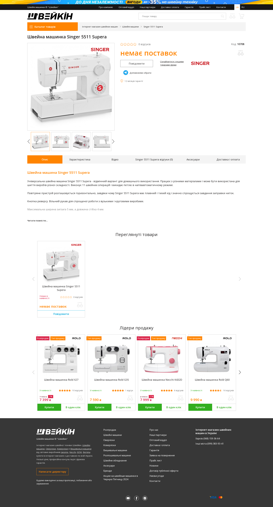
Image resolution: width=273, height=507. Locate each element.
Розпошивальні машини (117, 455)
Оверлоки (51, 448)
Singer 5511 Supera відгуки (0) (154, 159)
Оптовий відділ (126, 7)
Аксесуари (193, 159)
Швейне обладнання (115, 460)
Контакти (221, 7)
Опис (45, 159)
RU (242, 7)
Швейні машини (112, 435)
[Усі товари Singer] (100, 53)
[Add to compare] (241, 53)
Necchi (72, 452)
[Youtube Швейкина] (128, 498)
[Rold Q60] (212, 376)
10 (77, 390)
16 (228, 390)
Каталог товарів (44, 26)
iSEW (79, 452)
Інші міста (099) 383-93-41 (210, 443)
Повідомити (137, 63)
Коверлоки (62, 448)
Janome (64, 452)
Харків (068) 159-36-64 (208, 438)
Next (113, 141)
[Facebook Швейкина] (136, 498)
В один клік (73, 407)
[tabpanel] (71, 86)
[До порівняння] (80, 305)
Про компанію (106, 7)
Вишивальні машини (80, 448)
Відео (114, 159)
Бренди (107, 470)
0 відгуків (144, 44)
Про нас (153, 429)
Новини (153, 465)
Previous (29, 141)
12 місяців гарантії (134, 81)
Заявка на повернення (162, 455)
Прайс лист (205, 7)
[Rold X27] (61, 376)
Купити (49, 407)
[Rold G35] (111, 376)
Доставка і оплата (170, 7)
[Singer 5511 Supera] (61, 282)
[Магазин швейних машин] (50, 18)
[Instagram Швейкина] (144, 498)
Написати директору (52, 471)
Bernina (86, 452)
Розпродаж (109, 429)
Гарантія (189, 7)
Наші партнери (147, 7)
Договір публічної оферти (163, 470)
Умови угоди (156, 475)
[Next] (241, 372)
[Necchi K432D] (161, 376)
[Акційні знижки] (136, 2)
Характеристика (79, 159)
